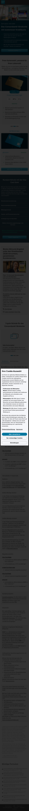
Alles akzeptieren (14, 434)
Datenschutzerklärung (8, 429)
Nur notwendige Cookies (14, 438)
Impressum (19, 429)
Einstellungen (14, 443)
